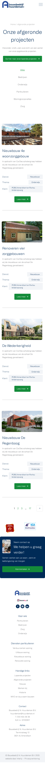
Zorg (22, 106)
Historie (22, 692)
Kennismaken (21, 569)
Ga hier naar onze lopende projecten (21, 59)
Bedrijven (22, 77)
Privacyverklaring (32, 759)
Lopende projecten (22, 675)
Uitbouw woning (23, 652)
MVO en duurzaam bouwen (22, 697)
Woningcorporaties (22, 99)
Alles (22, 70)
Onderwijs (22, 84)
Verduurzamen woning (22, 648)
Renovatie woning (22, 661)
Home (13, 24)
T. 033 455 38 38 (22, 717)
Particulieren (22, 92)
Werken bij (22, 688)
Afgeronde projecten (22, 680)
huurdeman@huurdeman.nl (22, 714)
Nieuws (22, 684)
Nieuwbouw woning (22, 657)
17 (30, 508)
